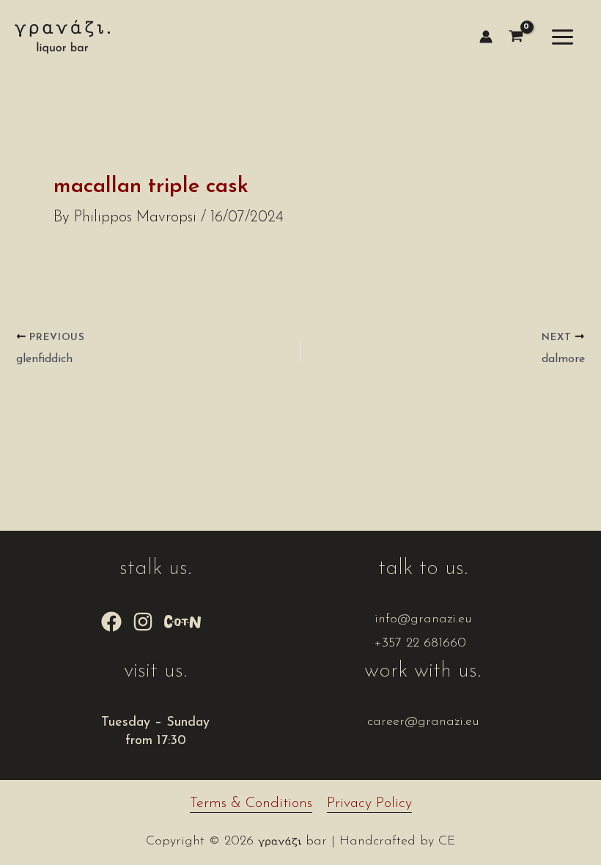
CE (447, 841)
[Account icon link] (486, 36)
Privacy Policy (369, 803)
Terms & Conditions (251, 803)
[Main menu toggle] (562, 36)
